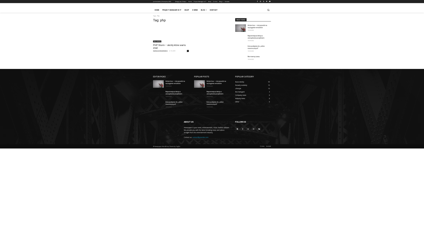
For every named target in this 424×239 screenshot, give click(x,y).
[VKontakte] (259, 129)
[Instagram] (260, 1)
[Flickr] (248, 129)
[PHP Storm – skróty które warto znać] (171, 33)
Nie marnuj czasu (254, 56)
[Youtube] (269, 1)
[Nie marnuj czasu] (240, 59)
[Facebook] (257, 1)
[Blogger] (237, 129)
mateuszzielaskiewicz (160, 51)
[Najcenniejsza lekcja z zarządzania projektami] (240, 38)
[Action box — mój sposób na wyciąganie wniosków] (240, 28)
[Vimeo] (266, 1)
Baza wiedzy (157, 41)
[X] (263, 1)
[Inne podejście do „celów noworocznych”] (240, 49)
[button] (268, 10)
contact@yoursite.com (200, 137)
